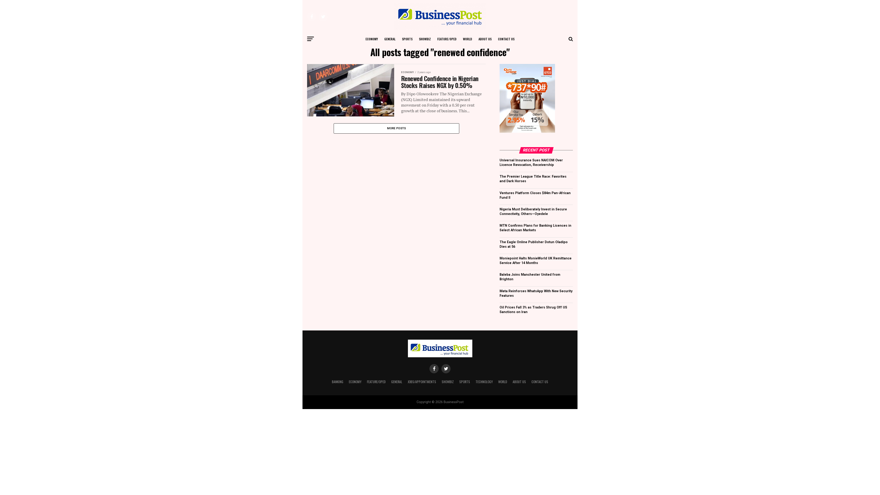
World (467, 38)
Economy (372, 38)
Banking (337, 381)
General (390, 38)
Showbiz (425, 38)
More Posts (396, 128)
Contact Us (506, 38)
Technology (484, 381)
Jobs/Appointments (422, 381)
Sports (407, 38)
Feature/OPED (446, 38)
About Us (485, 38)
